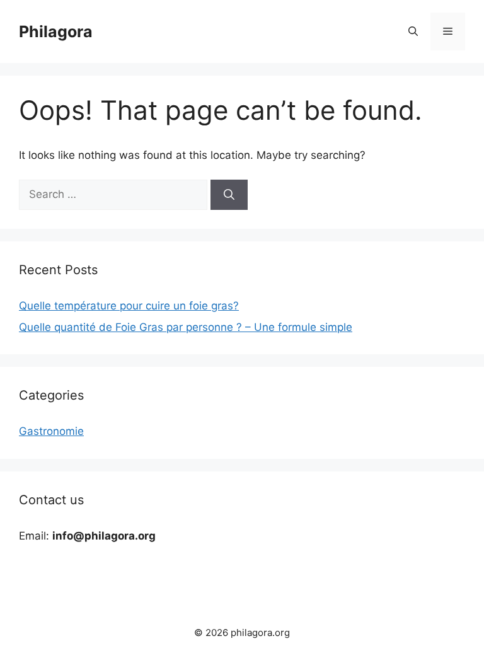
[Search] (229, 195)
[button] (413, 31)
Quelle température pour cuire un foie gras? (129, 305)
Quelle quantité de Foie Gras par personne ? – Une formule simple (185, 327)
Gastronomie (51, 431)
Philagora (56, 31)
